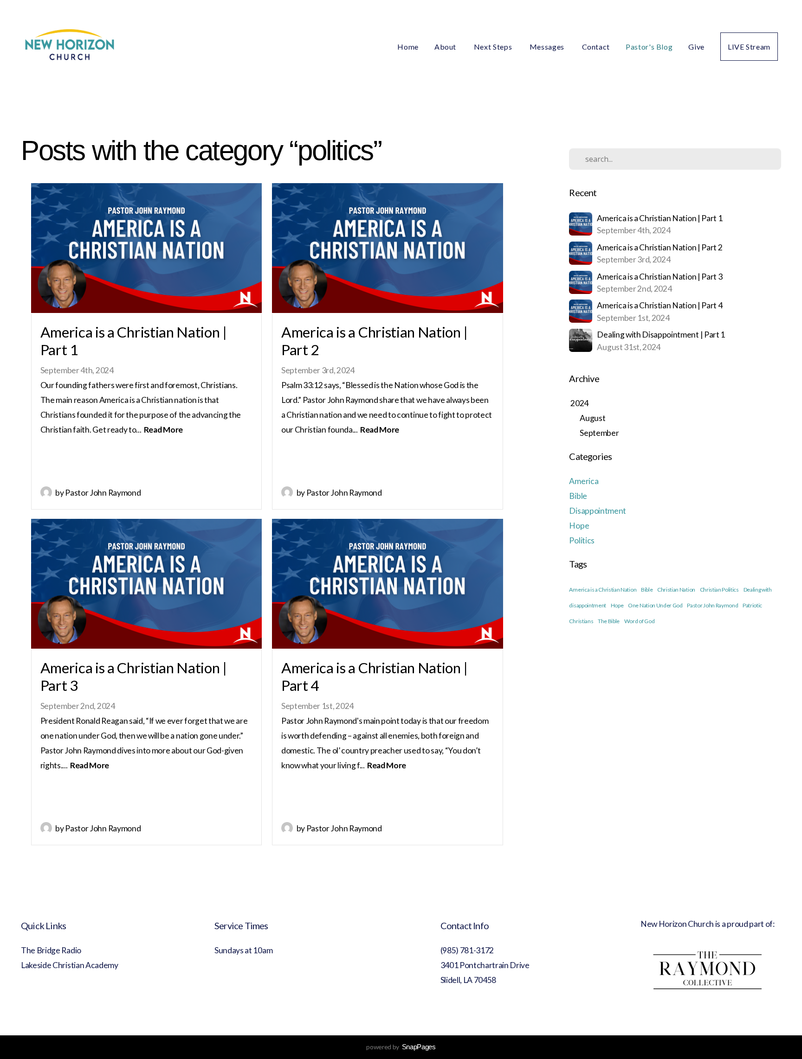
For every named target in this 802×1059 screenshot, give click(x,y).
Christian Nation (676, 589)
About (446, 46)
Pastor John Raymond (712, 605)
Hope (579, 525)
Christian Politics (719, 589)
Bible (578, 496)
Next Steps (494, 46)
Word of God (639, 621)
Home (408, 46)
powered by (400, 1047)
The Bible (609, 621)
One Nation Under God (655, 605)
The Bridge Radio (52, 950)
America (583, 481)
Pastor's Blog (649, 46)
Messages (548, 46)
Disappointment (597, 511)
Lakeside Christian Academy (69, 965)
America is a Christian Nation (602, 589)
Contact (596, 46)
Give (696, 46)
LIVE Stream (749, 46)
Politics (581, 540)
